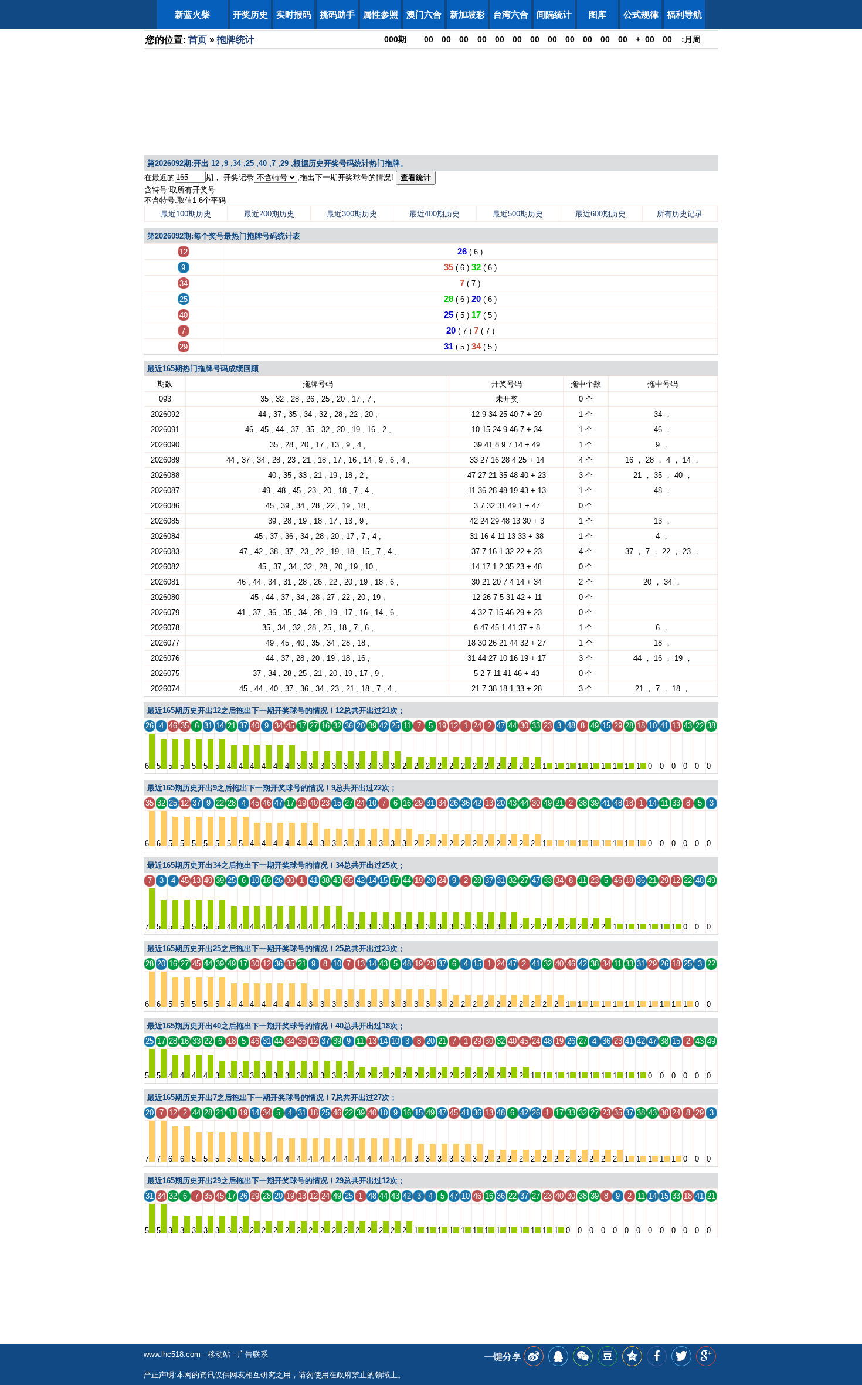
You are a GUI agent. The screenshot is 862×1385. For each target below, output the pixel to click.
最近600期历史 (600, 213)
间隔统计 (554, 14)
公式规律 (641, 14)
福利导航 (684, 14)
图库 (597, 14)
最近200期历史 (269, 213)
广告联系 (252, 1354)
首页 (197, 40)
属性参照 (380, 14)
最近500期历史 (518, 213)
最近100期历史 (186, 213)
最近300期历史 (352, 213)
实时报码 (293, 14)
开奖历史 (250, 14)
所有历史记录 (680, 213)
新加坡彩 (467, 14)
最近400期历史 (434, 213)
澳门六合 (424, 14)
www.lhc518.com (172, 1354)
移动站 (219, 1354)
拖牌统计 (235, 40)
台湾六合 (510, 14)
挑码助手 (337, 14)
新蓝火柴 (192, 14)
